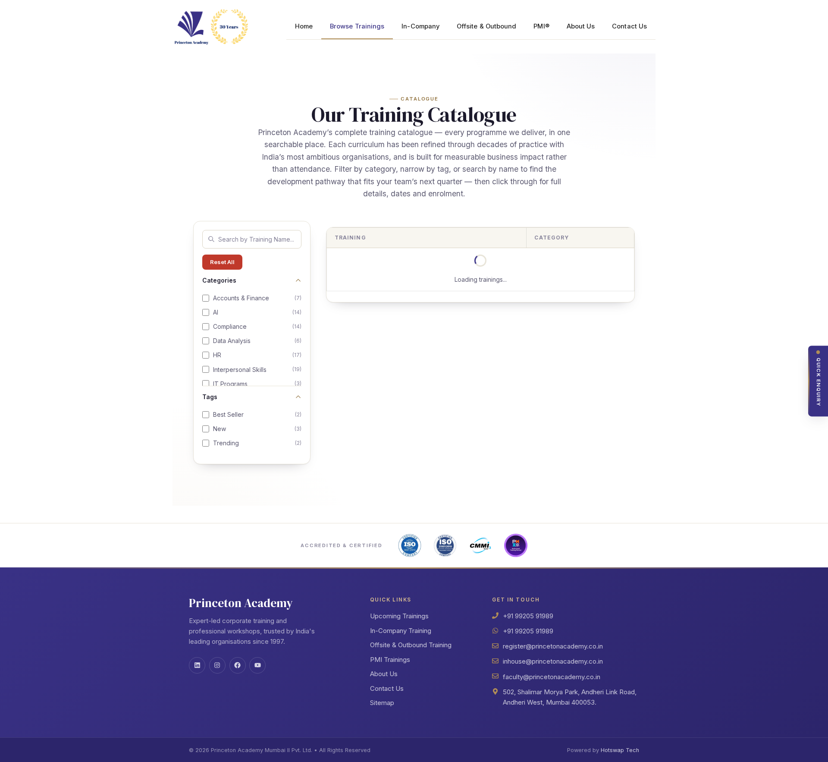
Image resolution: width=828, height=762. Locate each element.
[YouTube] (257, 665)
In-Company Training (400, 631)
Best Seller (257, 414)
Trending (257, 443)
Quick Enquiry (818, 382)
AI (257, 312)
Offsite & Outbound (486, 26)
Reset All (222, 261)
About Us (581, 26)
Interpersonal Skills (257, 369)
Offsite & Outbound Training (411, 645)
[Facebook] (237, 665)
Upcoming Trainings (399, 616)
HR (257, 355)
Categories (219, 280)
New (257, 428)
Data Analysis (257, 340)
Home (304, 26)
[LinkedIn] (197, 665)
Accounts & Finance (257, 298)
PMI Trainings (390, 659)
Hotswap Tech (620, 750)
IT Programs (257, 383)
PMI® (541, 26)
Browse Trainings (357, 26)
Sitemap (382, 703)
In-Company (420, 26)
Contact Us (629, 26)
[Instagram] (217, 665)
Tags (209, 396)
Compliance (257, 326)
